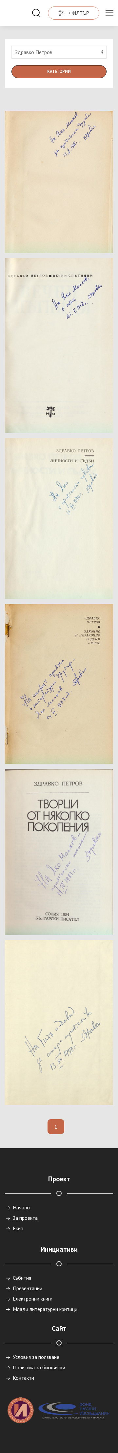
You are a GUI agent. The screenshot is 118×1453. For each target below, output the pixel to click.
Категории (59, 71)
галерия (56, 236)
